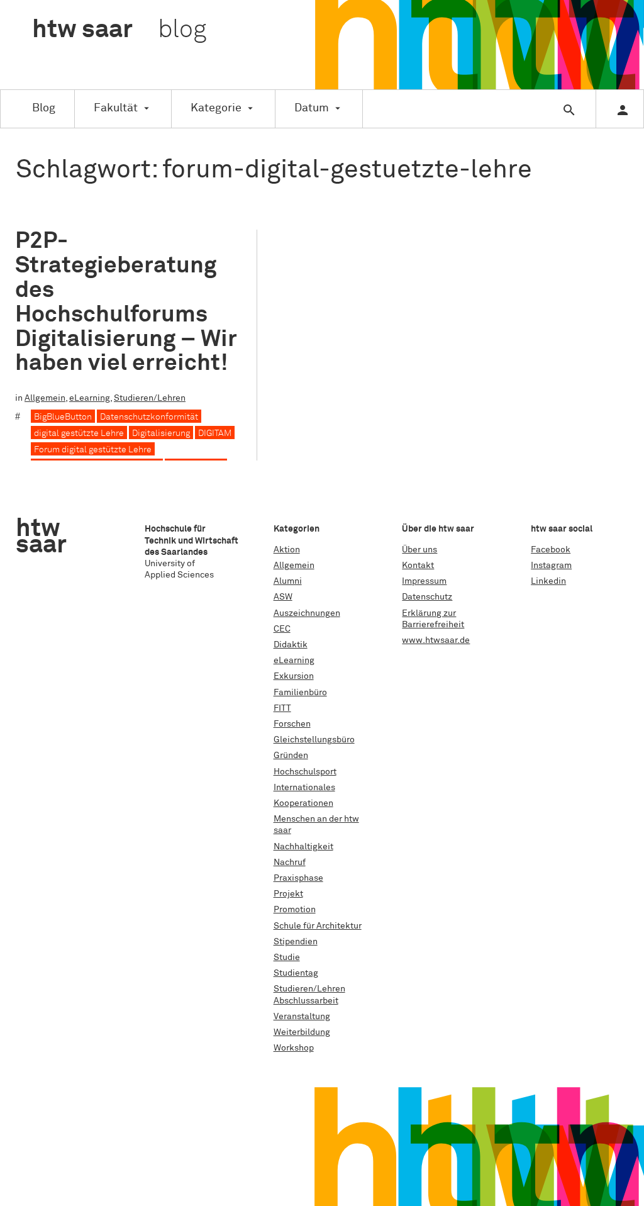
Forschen (292, 724)
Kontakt (418, 565)
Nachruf (290, 862)
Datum (311, 108)
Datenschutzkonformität (149, 417)
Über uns (419, 549)
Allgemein (45, 398)
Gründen (291, 755)
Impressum (424, 581)
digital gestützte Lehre (79, 433)
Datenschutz (427, 597)
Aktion (287, 549)
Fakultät (116, 108)
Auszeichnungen (307, 613)
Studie (287, 957)
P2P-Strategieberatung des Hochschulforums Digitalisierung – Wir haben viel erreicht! (126, 302)
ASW (283, 597)
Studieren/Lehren (150, 398)
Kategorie (216, 108)
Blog (43, 108)
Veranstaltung (302, 1016)
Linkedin (548, 581)
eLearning (89, 398)
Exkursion (294, 676)
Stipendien (296, 941)
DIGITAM (214, 433)
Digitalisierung (161, 433)
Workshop (294, 1048)
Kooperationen (303, 803)
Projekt (288, 894)
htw (119, 30)
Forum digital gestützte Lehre (93, 449)
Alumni (288, 581)
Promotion (295, 909)
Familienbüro (300, 692)
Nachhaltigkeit (303, 846)
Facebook (550, 549)
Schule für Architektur (318, 926)
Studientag (296, 973)
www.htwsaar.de (436, 640)
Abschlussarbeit (306, 1001)
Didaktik (291, 644)
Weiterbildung (302, 1032)
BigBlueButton (63, 417)
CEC (282, 629)
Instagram (551, 565)
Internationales (304, 787)
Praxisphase (298, 878)
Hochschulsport (305, 772)
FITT (282, 708)
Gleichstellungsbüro (314, 739)
